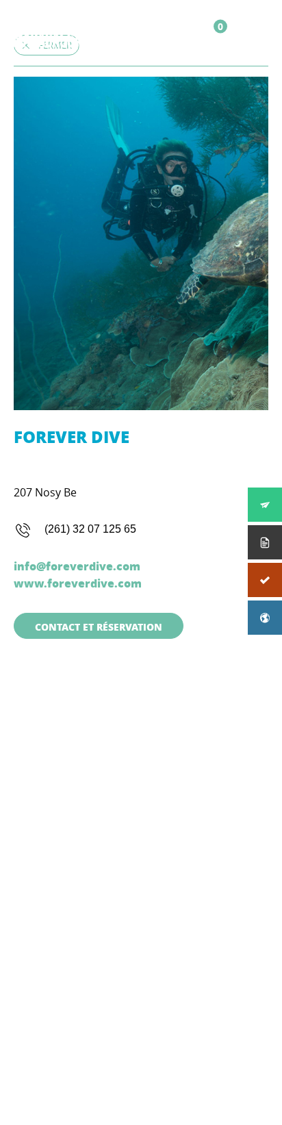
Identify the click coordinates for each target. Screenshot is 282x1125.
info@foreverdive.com (77, 566)
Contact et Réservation (98, 626)
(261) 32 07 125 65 (90, 529)
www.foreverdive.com (78, 583)
